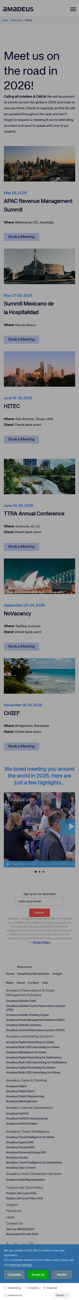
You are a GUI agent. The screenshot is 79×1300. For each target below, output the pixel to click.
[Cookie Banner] (39, 1272)
